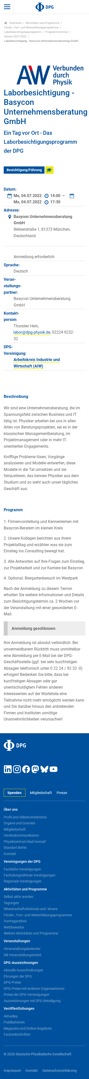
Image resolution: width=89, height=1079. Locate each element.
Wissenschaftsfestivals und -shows (31, 909)
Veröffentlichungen (19, 1009)
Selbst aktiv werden (18, 897)
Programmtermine (56, 32)
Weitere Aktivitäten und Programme (31, 933)
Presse (62, 793)
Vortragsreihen (15, 921)
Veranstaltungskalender (22, 949)
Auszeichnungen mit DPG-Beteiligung (32, 1001)
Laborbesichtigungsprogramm (22, 32)
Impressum (12, 1071)
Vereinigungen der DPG (22, 862)
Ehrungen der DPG (18, 976)
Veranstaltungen (17, 941)
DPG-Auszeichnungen (21, 963)
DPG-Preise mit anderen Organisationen (34, 989)
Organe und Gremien (19, 823)
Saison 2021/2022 (15, 36)
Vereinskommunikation (21, 835)
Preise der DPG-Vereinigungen (26, 995)
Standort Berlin (15, 848)
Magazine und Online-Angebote (28, 1028)
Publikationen (14, 1022)
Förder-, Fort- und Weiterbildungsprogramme (31, 27)
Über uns (11, 809)
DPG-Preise (12, 982)
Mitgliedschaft (41, 793)
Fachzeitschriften (17, 1034)
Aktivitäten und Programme (42, 23)
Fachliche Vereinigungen (22, 869)
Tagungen (11, 903)
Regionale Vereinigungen (23, 881)
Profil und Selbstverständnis (25, 817)
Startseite (15, 23)
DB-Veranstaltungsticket (22, 955)
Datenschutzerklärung (60, 1071)
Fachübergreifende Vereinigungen (29, 875)
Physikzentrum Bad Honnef (25, 842)
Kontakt (10, 854)
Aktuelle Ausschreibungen (23, 970)
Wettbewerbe (14, 927)
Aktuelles (11, 1016)
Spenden (14, 793)
